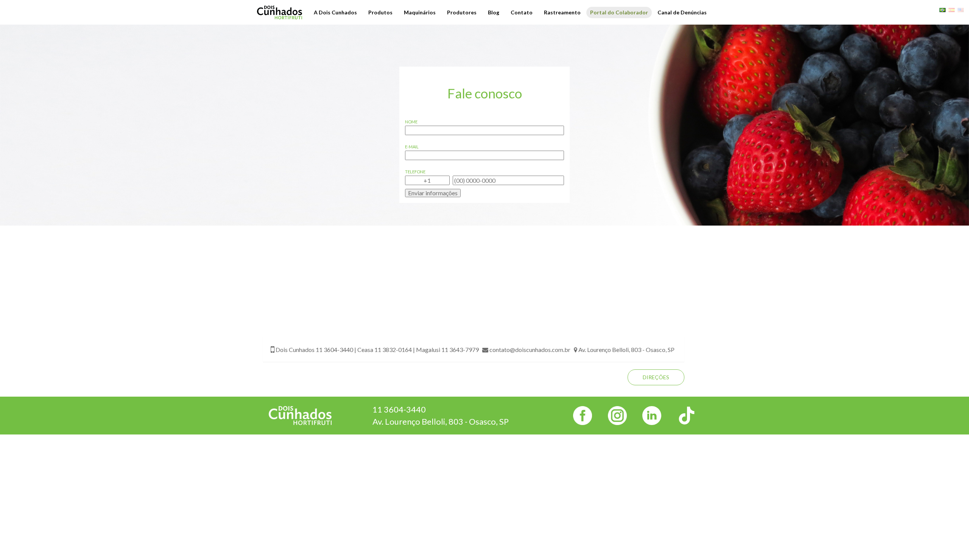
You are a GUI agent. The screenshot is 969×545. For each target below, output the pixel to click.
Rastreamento (562, 12)
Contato (522, 12)
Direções (656, 377)
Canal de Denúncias (682, 12)
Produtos (380, 12)
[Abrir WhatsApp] (950, 525)
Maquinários (420, 12)
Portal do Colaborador (619, 12)
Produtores (462, 12)
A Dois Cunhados (335, 12)
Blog (493, 12)
